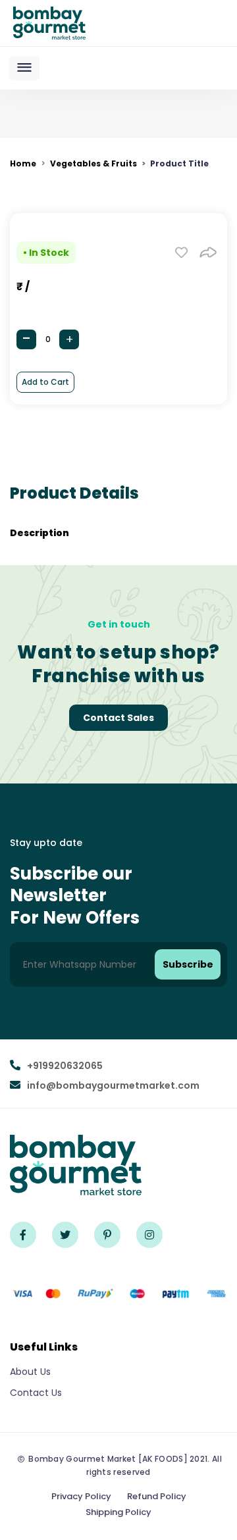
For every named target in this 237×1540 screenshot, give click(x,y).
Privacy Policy (81, 1496)
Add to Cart (45, 381)
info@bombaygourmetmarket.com (113, 1085)
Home (23, 163)
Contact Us (36, 1392)
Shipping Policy (118, 1512)
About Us (30, 1371)
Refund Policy (156, 1496)
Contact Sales (118, 717)
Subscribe (188, 964)
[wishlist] (181, 251)
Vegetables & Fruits (93, 163)
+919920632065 (65, 1065)
